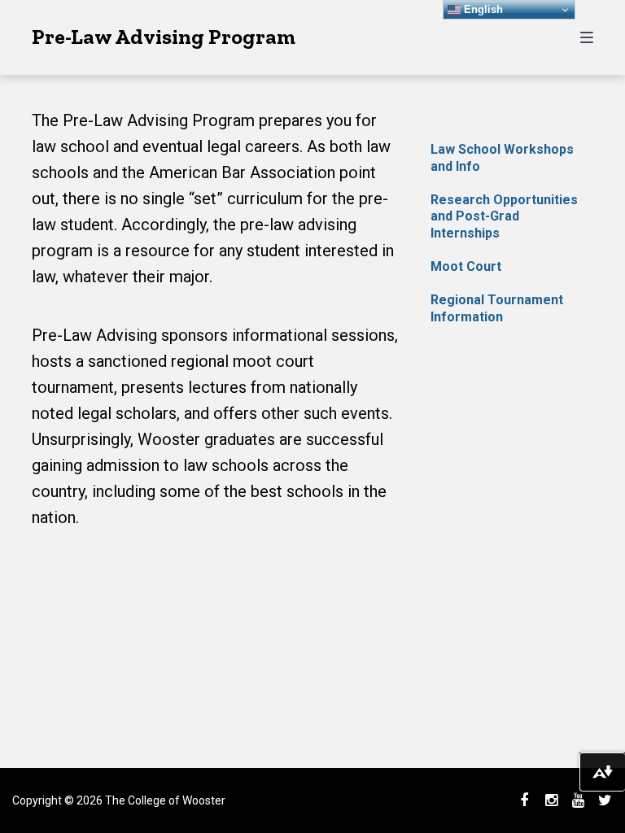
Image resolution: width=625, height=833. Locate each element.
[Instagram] (551, 800)
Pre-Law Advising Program (163, 37)
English (482, 9)
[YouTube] (578, 800)
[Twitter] (605, 800)
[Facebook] (524, 800)
